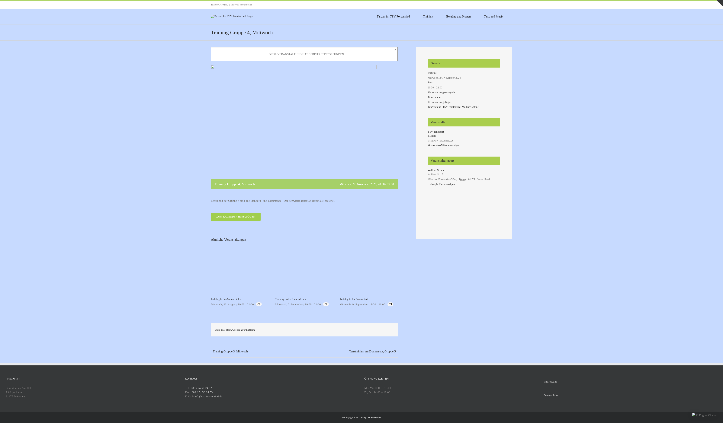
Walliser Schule (470, 107)
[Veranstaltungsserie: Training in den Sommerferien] (259, 304)
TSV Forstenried (452, 107)
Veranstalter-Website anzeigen (443, 145)
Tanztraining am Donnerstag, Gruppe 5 (372, 351)
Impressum (550, 381)
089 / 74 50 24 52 (201, 388)
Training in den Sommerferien (226, 299)
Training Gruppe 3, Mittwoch (230, 351)
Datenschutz (551, 395)
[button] (704, 415)
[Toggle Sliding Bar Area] (719, 3)
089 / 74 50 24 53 (202, 392)
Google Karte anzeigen (442, 184)
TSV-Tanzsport (436, 131)
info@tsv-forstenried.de (208, 396)
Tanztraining (434, 97)
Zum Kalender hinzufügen (235, 216)
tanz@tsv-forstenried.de (241, 4)
